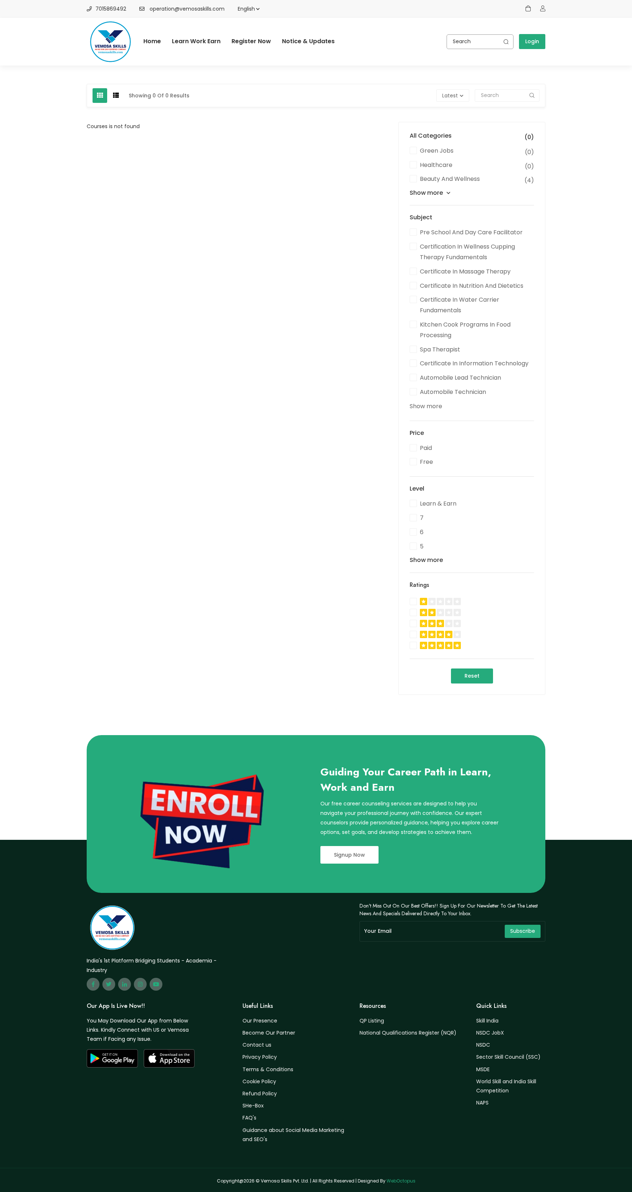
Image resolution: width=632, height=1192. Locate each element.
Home (152, 41)
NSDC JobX (490, 1032)
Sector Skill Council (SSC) (508, 1057)
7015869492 (110, 8)
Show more (426, 192)
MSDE (483, 1069)
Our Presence (259, 1020)
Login (532, 41)
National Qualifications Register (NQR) (408, 1032)
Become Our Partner (268, 1032)
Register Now (251, 41)
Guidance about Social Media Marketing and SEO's (293, 1134)
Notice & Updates (308, 41)
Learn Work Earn (196, 41)
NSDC (483, 1044)
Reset (471, 675)
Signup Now (349, 854)
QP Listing (372, 1020)
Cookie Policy (259, 1081)
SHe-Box (253, 1105)
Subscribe (522, 931)
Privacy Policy (259, 1057)
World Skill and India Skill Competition (506, 1086)
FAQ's (249, 1117)
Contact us (256, 1044)
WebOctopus (401, 1181)
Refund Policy (259, 1093)
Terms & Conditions (267, 1069)
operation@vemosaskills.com (187, 8)
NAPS (482, 1102)
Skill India (487, 1020)
